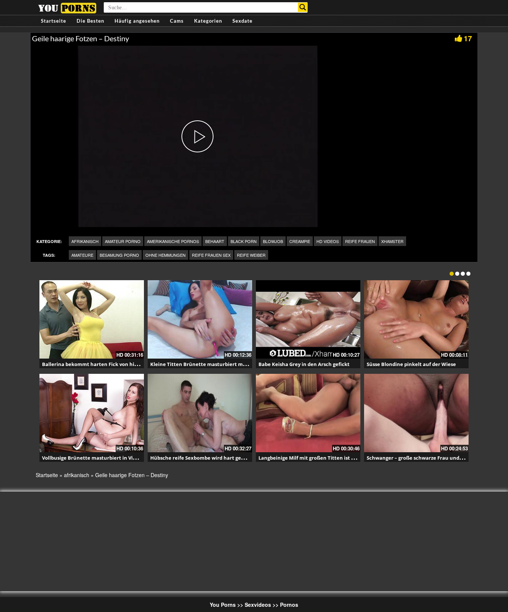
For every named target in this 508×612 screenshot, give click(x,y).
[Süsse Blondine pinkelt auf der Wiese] (416, 319)
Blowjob (273, 241)
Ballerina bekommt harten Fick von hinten (94, 364)
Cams (177, 21)
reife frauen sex (211, 255)
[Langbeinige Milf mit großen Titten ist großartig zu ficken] (308, 413)
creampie (299, 241)
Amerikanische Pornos (173, 241)
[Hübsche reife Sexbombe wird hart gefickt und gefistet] (200, 413)
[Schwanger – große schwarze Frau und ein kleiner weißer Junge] (416, 413)
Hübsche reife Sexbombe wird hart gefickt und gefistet (216, 457)
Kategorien (208, 21)
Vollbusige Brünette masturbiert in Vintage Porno (102, 457)
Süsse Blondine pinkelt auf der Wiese (411, 364)
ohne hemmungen (165, 255)
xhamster (392, 241)
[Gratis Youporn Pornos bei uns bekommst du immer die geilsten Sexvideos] (67, 7)
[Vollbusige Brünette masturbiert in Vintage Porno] (91, 413)
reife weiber (251, 255)
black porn (244, 241)
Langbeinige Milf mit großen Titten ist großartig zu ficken (327, 457)
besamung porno (119, 255)
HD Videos (327, 241)
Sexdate (242, 21)
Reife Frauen (360, 241)
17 (468, 38)
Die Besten (90, 21)
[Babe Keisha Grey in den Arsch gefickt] (308, 319)
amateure (82, 255)
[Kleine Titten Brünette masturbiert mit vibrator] (200, 319)
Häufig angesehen (137, 21)
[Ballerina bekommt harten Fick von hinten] (91, 319)
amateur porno (123, 241)
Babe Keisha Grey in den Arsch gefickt (304, 364)
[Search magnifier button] (302, 7)
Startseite (53, 21)
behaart (214, 241)
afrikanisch (85, 241)
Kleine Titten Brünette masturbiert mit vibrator (208, 364)
